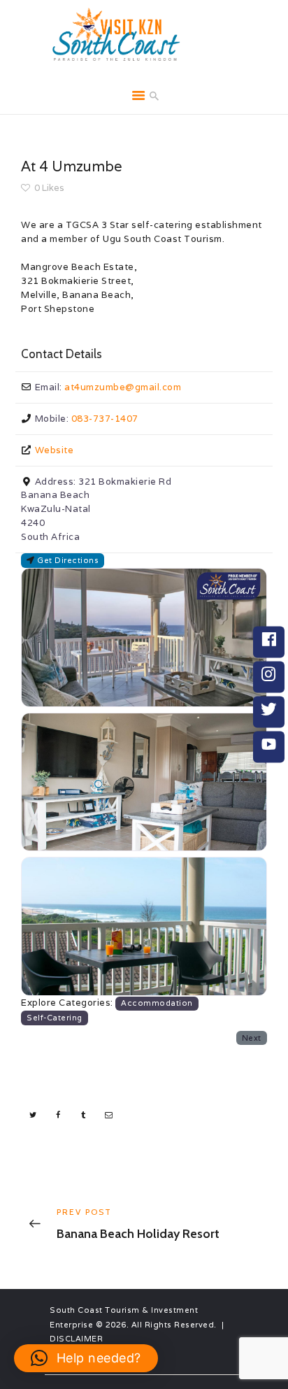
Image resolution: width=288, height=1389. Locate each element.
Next (251, 1038)
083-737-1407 (104, 419)
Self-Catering (54, 1018)
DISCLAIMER (76, 1339)
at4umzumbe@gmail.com (122, 387)
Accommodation (157, 1003)
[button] (86, 1358)
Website (54, 450)
